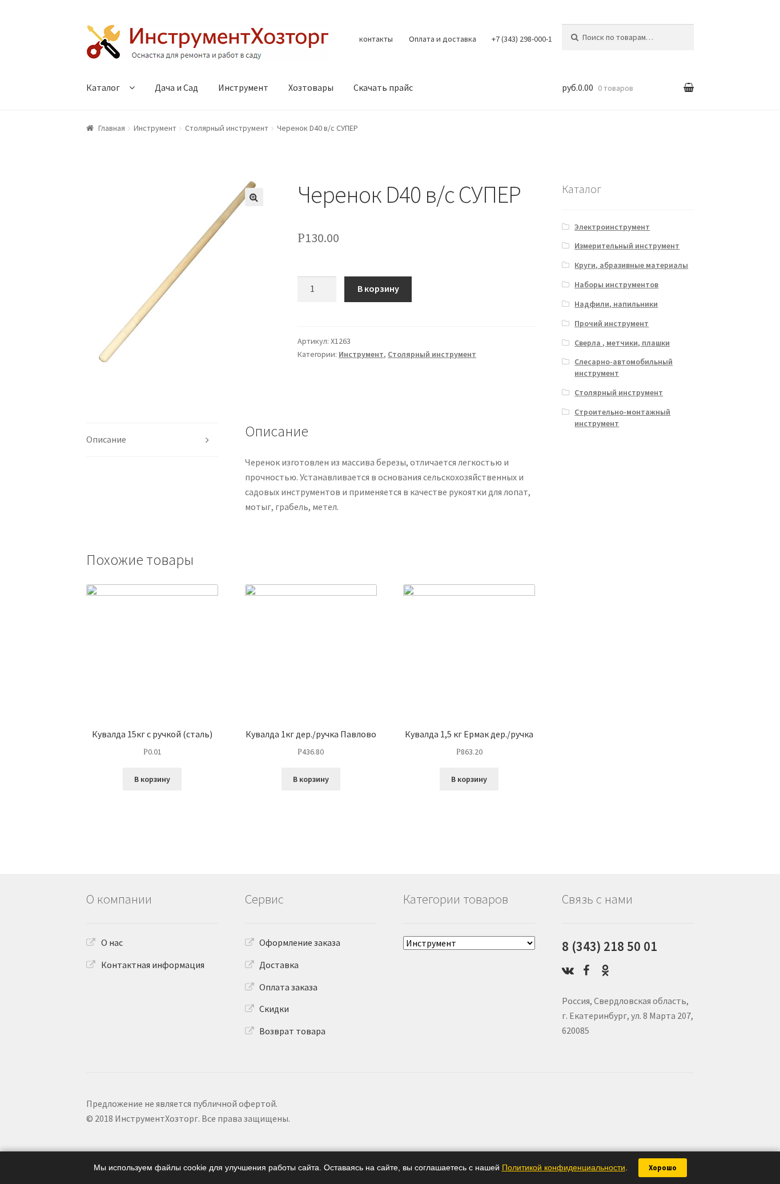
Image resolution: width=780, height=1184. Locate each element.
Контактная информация (152, 964)
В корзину (378, 288)
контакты (376, 39)
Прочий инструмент (611, 323)
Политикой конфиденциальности (563, 1167)
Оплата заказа (288, 987)
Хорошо (663, 1168)
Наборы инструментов (616, 284)
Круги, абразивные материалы (631, 265)
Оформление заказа (299, 942)
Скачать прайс (383, 87)
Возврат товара (292, 1031)
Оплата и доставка (442, 39)
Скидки (274, 1008)
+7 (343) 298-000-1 (522, 39)
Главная (111, 128)
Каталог (103, 87)
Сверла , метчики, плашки (622, 343)
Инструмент (243, 87)
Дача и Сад (176, 87)
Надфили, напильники (616, 304)
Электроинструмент (612, 227)
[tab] (152, 440)
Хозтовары (310, 87)
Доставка (279, 964)
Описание (106, 439)
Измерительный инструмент (627, 245)
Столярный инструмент (226, 128)
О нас (112, 942)
